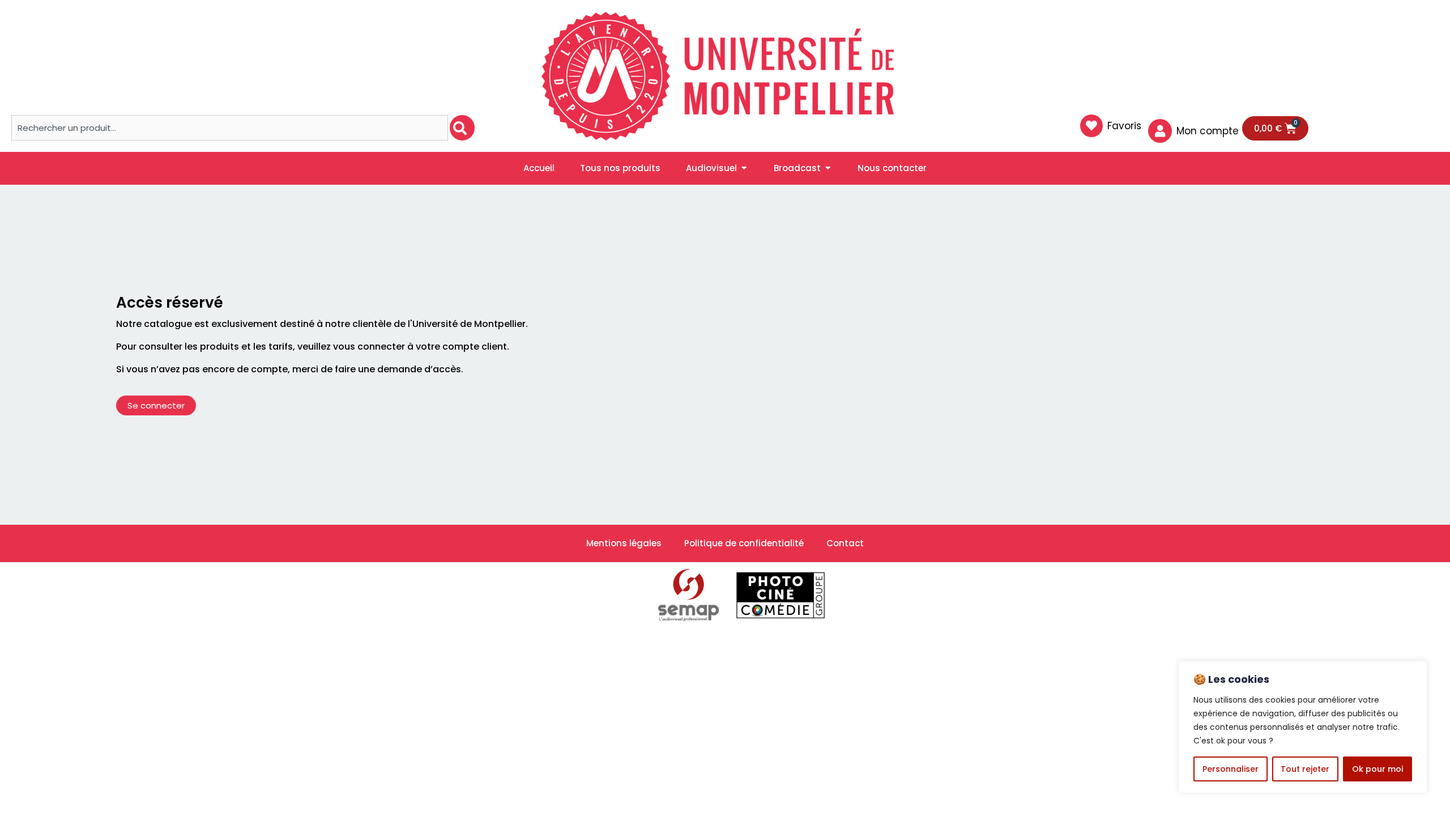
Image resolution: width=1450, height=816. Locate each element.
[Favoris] (1091, 125)
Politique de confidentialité (744, 543)
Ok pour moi (1377, 769)
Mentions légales (624, 543)
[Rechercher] (462, 128)
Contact (845, 543)
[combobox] (229, 128)
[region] (1302, 727)
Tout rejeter (1305, 769)
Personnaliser (1230, 769)
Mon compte (1207, 131)
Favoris (1124, 126)
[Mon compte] (1160, 131)
